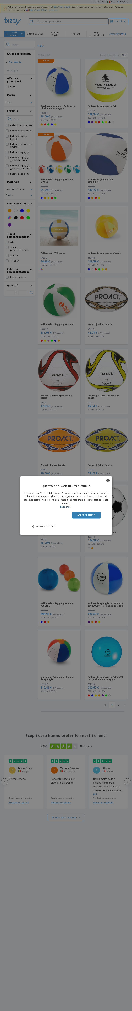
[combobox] (108, 480)
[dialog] (66, 505)
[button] (44, 526)
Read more (66, 506)
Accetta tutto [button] (86, 515)
